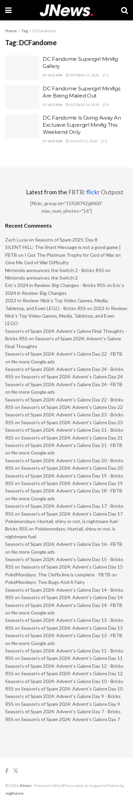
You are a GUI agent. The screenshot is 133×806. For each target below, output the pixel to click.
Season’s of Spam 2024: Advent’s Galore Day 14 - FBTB (63, 605)
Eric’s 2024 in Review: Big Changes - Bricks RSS (55, 285)
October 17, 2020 (84, 75)
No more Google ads (33, 361)
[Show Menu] (8, 10)
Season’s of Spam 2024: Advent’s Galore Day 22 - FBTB (63, 354)
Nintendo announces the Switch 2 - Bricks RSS (54, 270)
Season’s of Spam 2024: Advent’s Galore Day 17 (72, 514)
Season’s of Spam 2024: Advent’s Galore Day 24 (72, 376)
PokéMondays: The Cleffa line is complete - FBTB (57, 574)
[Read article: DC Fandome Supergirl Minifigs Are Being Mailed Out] (22, 97)
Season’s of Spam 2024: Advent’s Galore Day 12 (72, 673)
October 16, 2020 (84, 105)
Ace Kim (55, 75)
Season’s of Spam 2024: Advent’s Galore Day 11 (72, 658)
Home (11, 30)
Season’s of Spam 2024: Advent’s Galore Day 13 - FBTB (63, 635)
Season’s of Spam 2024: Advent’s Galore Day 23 (72, 422)
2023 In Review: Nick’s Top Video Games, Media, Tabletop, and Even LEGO (66, 315)
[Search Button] (124, 10)
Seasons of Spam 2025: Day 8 (66, 240)
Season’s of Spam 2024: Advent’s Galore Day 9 (70, 704)
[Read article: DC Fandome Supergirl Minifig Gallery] (22, 67)
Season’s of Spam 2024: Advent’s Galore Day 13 (72, 628)
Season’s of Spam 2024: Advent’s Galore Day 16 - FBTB (63, 544)
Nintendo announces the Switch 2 (41, 278)
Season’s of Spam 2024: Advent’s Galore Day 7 (70, 719)
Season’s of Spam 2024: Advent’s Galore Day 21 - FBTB (63, 445)
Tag (24, 30)
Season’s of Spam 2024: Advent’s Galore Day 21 (72, 438)
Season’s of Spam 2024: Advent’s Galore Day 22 (72, 407)
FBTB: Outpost (95, 192)
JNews (25, 785)
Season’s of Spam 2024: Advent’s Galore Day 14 (72, 597)
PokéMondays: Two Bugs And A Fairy (45, 582)
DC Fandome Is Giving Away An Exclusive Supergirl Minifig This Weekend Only (82, 124)
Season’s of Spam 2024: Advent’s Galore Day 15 (72, 567)
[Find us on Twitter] (15, 771)
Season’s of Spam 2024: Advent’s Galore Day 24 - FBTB (63, 384)
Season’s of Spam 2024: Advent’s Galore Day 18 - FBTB (63, 491)
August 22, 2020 (83, 141)
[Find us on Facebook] (6, 771)
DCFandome (44, 30)
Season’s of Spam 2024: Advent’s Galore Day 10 (72, 689)
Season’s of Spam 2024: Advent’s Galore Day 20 (72, 468)
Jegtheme (14, 793)
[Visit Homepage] (66, 10)
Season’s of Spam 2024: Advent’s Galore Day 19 (72, 483)
